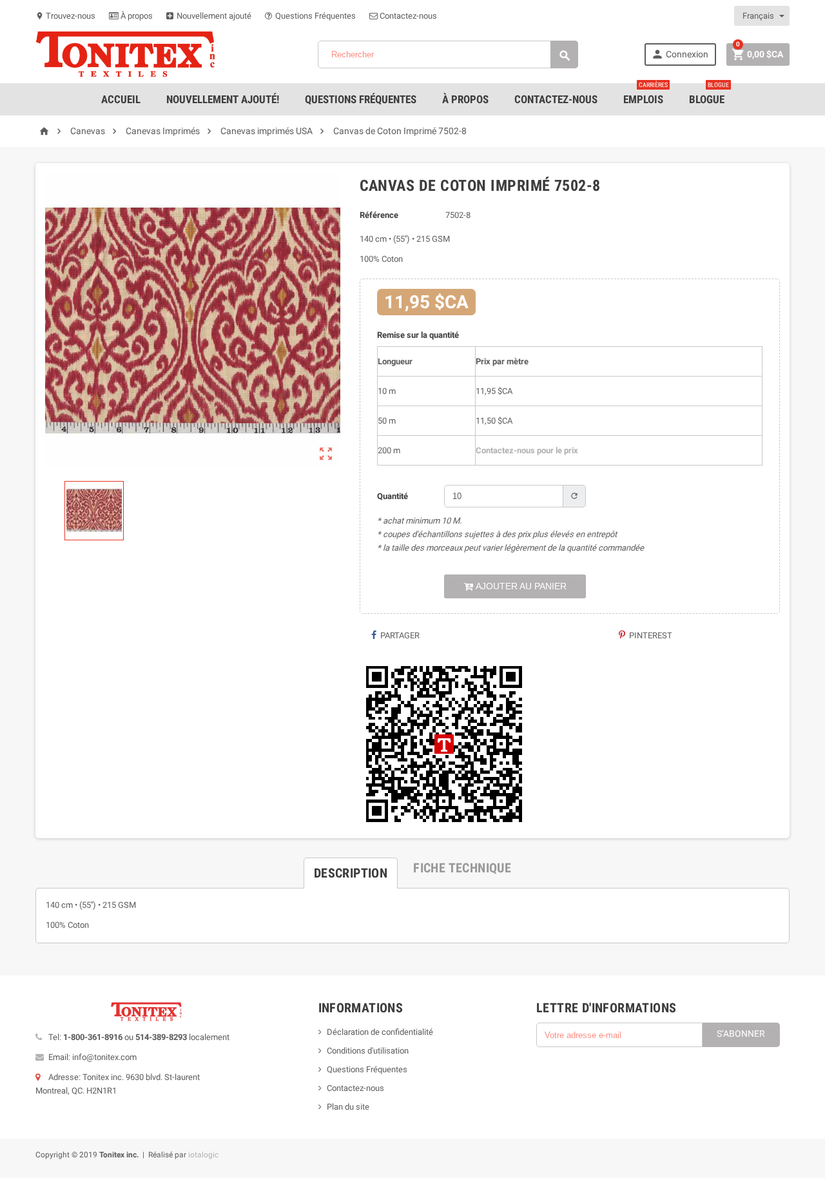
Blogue (709, 94)
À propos (136, 16)
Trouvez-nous (65, 16)
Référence (379, 215)
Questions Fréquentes (314, 16)
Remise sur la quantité (418, 335)
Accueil (121, 99)
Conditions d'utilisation (368, 1050)
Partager (399, 635)
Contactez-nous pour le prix (527, 450)
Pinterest (649, 635)
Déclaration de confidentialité (380, 1032)
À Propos (465, 99)
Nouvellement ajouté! (222, 99)
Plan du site (348, 1107)
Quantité (392, 496)
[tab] (351, 868)
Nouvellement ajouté (213, 16)
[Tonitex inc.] (125, 54)
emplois (645, 94)
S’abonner (741, 1033)
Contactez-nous (407, 16)
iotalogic (203, 1154)
